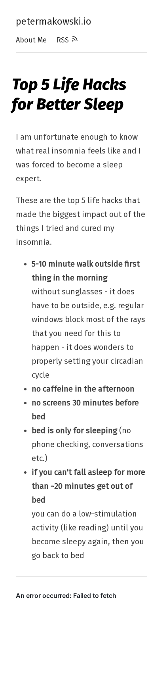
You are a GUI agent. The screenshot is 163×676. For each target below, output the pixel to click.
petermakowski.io (53, 21)
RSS (64, 40)
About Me (31, 40)
